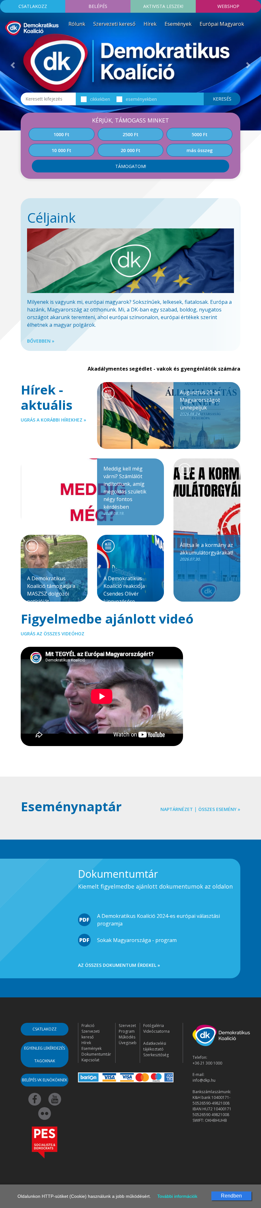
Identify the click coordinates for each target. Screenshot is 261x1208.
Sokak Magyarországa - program (137, 940)
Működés (127, 1037)
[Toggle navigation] (9, 45)
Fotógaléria (153, 1025)
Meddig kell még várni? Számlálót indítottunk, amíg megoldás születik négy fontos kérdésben (124, 490)
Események (178, 23)
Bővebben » (40, 341)
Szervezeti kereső (114, 23)
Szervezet (127, 1025)
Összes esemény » (219, 809)
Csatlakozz (32, 6)
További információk (177, 1196)
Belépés (97, 6)
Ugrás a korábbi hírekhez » (53, 420)
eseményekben (141, 99)
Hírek (150, 23)
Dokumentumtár (96, 1054)
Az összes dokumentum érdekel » (119, 965)
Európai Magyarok (222, 23)
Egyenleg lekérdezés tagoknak (44, 1054)
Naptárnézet (176, 809)
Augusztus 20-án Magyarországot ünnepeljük (200, 403)
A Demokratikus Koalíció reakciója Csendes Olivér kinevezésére (124, 588)
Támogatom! (130, 166)
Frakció (88, 1025)
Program (127, 1031)
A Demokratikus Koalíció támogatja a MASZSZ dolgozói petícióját (51, 588)
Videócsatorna (156, 1031)
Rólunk (76, 23)
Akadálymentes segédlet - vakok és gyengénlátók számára (164, 368)
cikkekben (100, 99)
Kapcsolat (90, 1060)
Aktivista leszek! (163, 6)
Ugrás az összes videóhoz (52, 634)
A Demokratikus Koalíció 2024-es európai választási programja (158, 919)
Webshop (228, 6)
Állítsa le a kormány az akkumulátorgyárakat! (206, 551)
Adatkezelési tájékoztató (154, 1046)
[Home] (32, 27)
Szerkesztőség (156, 1055)
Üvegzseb (128, 1042)
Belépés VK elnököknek (44, 1080)
